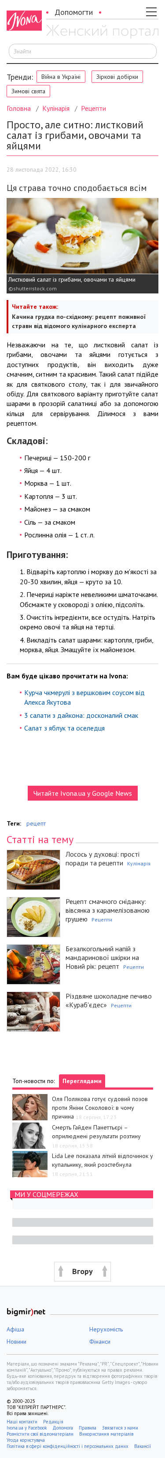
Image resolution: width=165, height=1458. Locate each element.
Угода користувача (26, 1440)
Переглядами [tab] (82, 1081)
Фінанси (99, 1341)
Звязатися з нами (120, 1428)
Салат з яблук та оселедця (64, 728)
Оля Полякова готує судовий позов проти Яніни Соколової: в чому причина (100, 1107)
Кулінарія (56, 108)
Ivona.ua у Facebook (27, 1428)
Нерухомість (106, 1329)
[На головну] (102, 32)
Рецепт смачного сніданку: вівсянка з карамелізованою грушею (108, 910)
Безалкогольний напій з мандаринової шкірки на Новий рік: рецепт (102, 957)
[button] (82, 1271)
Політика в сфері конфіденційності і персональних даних (67, 1446)
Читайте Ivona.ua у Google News (82, 793)
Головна (19, 108)
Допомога (62, 1428)
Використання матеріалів (106, 1434)
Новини (16, 1341)
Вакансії (142, 1446)
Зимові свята (28, 91)
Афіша (15, 1329)
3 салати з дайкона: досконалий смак (81, 715)
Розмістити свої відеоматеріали (40, 1434)
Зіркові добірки (117, 77)
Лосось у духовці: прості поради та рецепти (102, 858)
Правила (87, 1428)
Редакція (53, 1422)
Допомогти (74, 12)
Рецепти (93, 108)
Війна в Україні (61, 77)
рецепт (36, 823)
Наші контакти (22, 1422)
